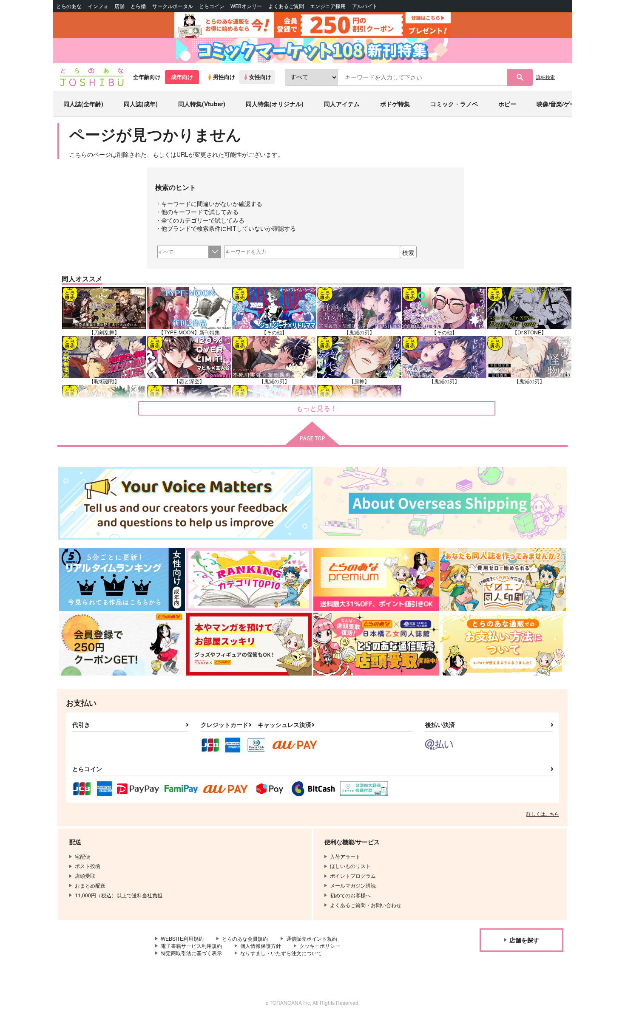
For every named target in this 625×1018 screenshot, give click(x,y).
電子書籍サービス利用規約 (191, 945)
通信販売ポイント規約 (311, 938)
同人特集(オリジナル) (275, 103)
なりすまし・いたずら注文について (281, 952)
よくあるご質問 (286, 6)
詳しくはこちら (542, 813)
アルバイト (365, 6)
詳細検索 (545, 77)
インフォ (98, 6)
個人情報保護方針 (260, 945)
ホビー (507, 103)
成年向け (182, 77)
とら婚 (138, 6)
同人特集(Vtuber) (201, 103)
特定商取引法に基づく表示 (191, 952)
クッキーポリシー (319, 945)
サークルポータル (172, 6)
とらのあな (69, 6)
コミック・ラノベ (454, 103)
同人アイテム (342, 103)
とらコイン (211, 6)
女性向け (260, 77)
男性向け (224, 77)
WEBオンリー (246, 6)
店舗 (119, 6)
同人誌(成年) (141, 103)
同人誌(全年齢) (83, 103)
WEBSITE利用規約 (182, 938)
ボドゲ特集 (395, 103)
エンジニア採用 (328, 6)
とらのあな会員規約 (245, 938)
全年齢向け (147, 77)
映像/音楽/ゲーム (559, 103)
